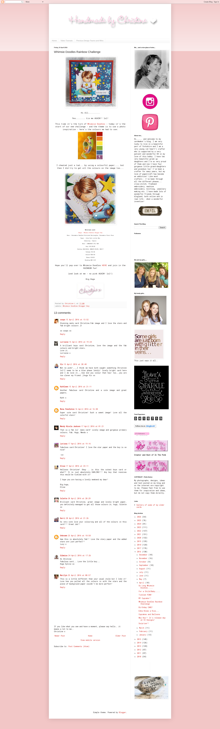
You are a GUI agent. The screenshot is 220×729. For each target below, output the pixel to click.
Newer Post (60, 636)
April (142, 582)
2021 (139, 534)
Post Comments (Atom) (79, 646)
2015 (139, 639)
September (144, 565)
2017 (139, 548)
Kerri (62, 518)
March (142, 628)
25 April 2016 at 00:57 (79, 575)
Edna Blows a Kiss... (149, 611)
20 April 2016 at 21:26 (77, 518)
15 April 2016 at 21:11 (80, 386)
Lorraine (64, 342)
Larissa (63, 443)
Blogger (122, 712)
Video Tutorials (67, 41)
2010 (139, 656)
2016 (139, 551)
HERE (104, 265)
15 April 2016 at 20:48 (75, 364)
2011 (139, 653)
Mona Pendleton (67, 409)
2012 (139, 649)
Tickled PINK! (145, 595)
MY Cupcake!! (145, 598)
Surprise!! (144, 623)
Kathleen (64, 386)
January (143, 635)
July (141, 572)
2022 (139, 531)
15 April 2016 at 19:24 (80, 342)
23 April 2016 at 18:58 (79, 535)
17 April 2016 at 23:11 (77, 466)
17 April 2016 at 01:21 (92, 426)
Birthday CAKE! (146, 607)
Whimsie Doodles (96, 124)
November (143, 558)
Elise (62, 466)
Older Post (120, 636)
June (141, 575)
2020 (139, 538)
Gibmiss (63, 555)
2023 (139, 527)
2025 (139, 520)
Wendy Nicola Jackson (70, 426)
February (143, 631)
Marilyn (63, 575)
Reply (62, 334)
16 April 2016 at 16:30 (86, 409)
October (143, 562)
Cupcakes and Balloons (149, 614)
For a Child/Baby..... (149, 591)
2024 (139, 524)
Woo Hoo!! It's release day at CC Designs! (152, 619)
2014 (139, 642)
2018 (139, 545)
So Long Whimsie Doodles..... (146, 586)
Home (54, 41)
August (142, 568)
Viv (61, 364)
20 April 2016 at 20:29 (79, 498)
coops (62, 319)
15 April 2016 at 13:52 (77, 319)
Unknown (63, 535)
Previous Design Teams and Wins (89, 41)
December (143, 554)
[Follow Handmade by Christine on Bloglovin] (145, 427)
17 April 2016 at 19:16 (79, 443)
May (141, 579)
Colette (63, 498)
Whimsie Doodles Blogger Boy (76, 306)
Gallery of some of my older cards (150, 506)
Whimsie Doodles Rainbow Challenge (150, 602)
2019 (139, 541)
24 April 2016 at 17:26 (79, 555)
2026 (139, 517)
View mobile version (90, 640)
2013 (139, 646)
